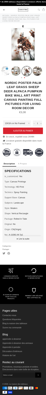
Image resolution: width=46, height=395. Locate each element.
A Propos (22, 164)
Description (9, 164)
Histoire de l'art (8, 355)
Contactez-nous (9, 315)
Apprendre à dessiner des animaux (17, 343)
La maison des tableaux (18, 384)
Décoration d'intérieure (12, 351)
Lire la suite (23, 239)
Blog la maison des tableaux (14, 323)
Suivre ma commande (11, 328)
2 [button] (24, 78)
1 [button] (21, 78)
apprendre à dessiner (11, 339)
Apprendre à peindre (11, 347)
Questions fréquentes (11, 319)
